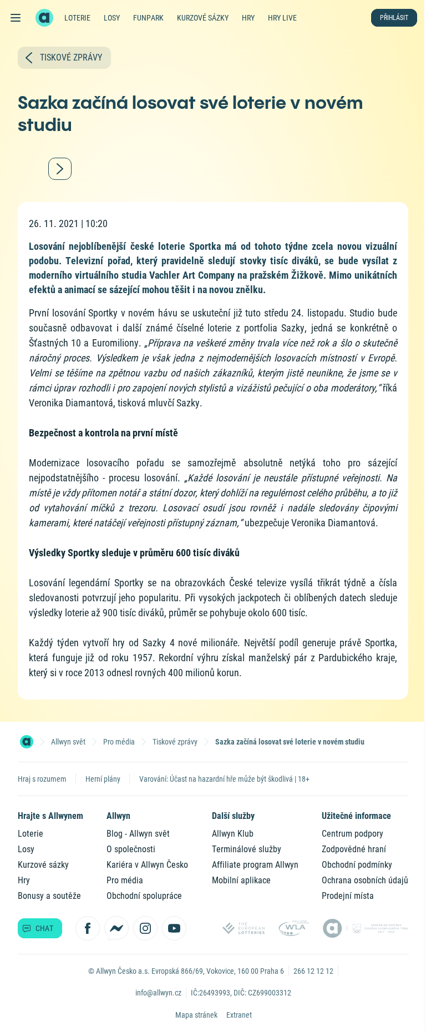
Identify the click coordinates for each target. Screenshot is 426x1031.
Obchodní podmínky (357, 864)
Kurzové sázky (203, 17)
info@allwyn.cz (158, 992)
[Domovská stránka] (27, 742)
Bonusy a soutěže (49, 896)
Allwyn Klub (232, 833)
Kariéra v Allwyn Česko (147, 864)
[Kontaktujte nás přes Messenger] (116, 928)
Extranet (239, 1014)
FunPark (148, 17)
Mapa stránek (196, 1014)
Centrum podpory (352, 833)
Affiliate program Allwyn (255, 864)
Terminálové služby (246, 849)
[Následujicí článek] (60, 169)
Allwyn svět (68, 741)
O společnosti (130, 849)
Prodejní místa (348, 896)
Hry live (282, 17)
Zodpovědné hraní (354, 849)
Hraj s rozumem (42, 778)
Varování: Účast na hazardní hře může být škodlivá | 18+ (224, 778)
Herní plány (102, 778)
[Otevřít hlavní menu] (15, 18)
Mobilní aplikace (241, 880)
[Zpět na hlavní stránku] (44, 18)
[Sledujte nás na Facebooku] (87, 928)
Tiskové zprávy (175, 741)
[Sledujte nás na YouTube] (174, 928)
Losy (112, 17)
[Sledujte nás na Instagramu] (145, 928)
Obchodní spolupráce (144, 896)
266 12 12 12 (313, 971)
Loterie (77, 17)
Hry (248, 17)
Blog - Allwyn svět (138, 833)
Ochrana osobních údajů (365, 880)
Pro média (119, 741)
